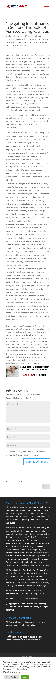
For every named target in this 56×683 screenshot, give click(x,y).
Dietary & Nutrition (20, 39)
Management (16, 42)
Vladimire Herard (15, 36)
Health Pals (26, 656)
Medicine (27, 42)
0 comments (22, 45)
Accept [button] (25, 677)
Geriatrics (33, 39)
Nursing (35, 42)
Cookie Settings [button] (11, 677)
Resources (10, 45)
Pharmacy (44, 42)
